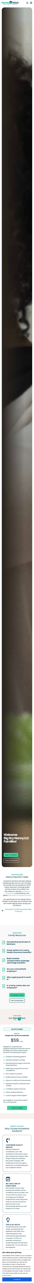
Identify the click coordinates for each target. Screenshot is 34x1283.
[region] (17, 1266)
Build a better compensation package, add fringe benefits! (18, 960)
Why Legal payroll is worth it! (19, 978)
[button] (14, 1018)
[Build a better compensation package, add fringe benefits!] (3, 960)
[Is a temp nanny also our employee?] (3, 986)
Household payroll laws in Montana (18, 943)
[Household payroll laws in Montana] (3, 942)
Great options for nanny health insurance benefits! (19, 951)
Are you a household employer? (16, 970)
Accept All (17, 1279)
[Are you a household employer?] (3, 969)
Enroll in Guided (17, 1029)
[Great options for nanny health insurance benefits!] (3, 951)
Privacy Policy (6, 1275)
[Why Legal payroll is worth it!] (3, 978)
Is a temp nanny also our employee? (18, 986)
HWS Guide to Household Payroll (19, 895)
